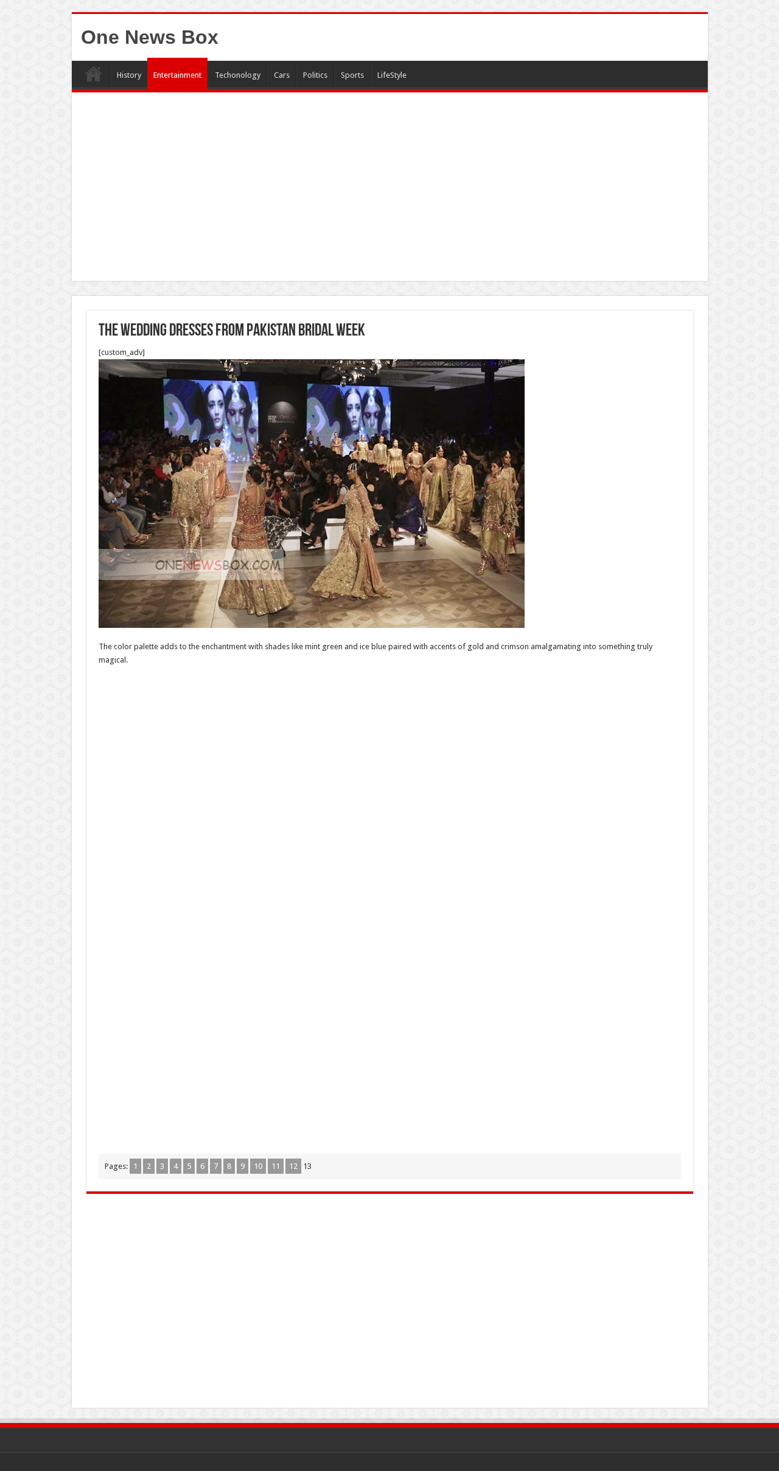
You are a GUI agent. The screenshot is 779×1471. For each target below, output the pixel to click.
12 (293, 1166)
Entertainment (177, 75)
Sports (352, 75)
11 (275, 1166)
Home (94, 73)
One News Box (149, 37)
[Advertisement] (390, 190)
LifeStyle (392, 75)
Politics (315, 75)
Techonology (237, 75)
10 (258, 1166)
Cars (282, 75)
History (129, 75)
